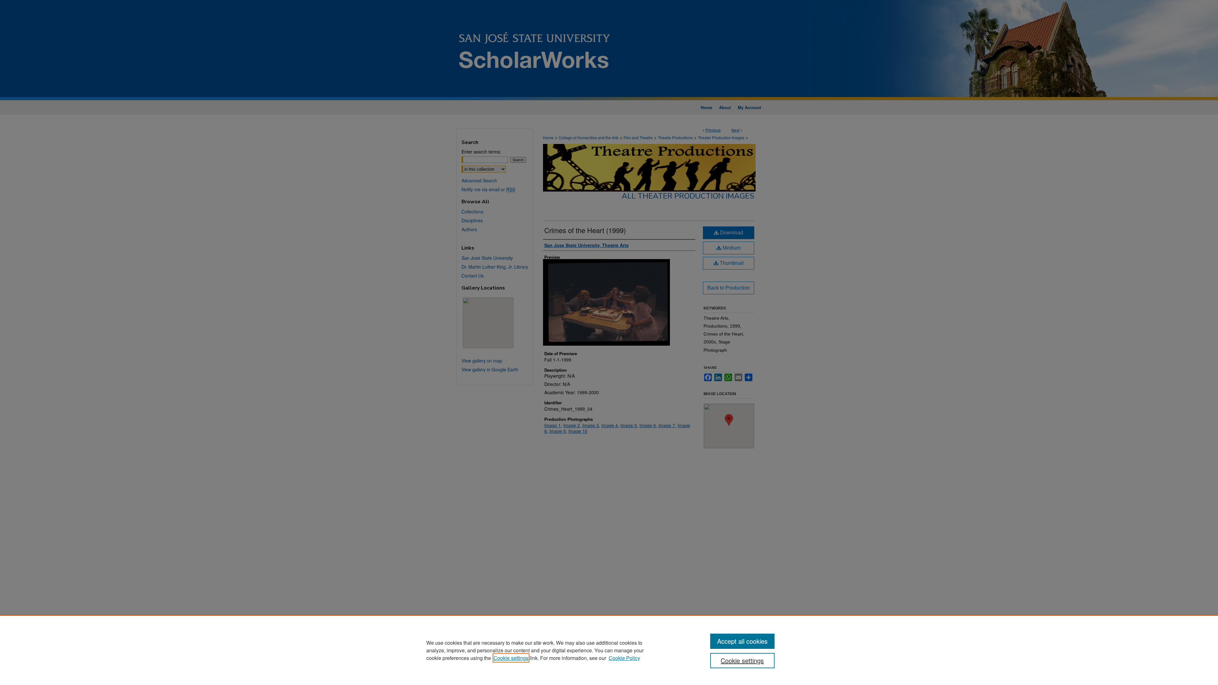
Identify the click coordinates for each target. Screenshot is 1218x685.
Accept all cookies (742, 641)
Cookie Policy (624, 658)
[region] (609, 650)
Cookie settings (511, 658)
